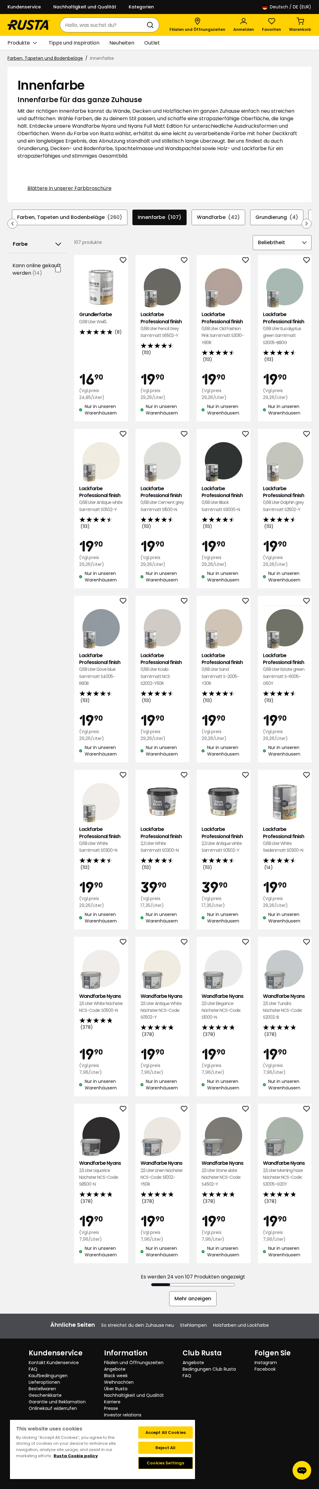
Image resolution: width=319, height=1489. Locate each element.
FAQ (33, 1369)
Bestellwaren (42, 1389)
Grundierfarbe (95, 318)
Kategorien (141, 7)
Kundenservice (24, 7)
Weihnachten (119, 1382)
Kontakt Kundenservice (54, 1362)
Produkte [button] (18, 42)
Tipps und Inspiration (74, 42)
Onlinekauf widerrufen (53, 1408)
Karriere (112, 1402)
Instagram (266, 1362)
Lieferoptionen (44, 1382)
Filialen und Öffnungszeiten (134, 1362)
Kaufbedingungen (48, 1376)
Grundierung (276, 217)
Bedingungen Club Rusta (209, 1369)
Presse (111, 1408)
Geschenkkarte (45, 1395)
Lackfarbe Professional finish (161, 325)
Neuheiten (121, 42)
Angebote (115, 1369)
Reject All (165, 1448)
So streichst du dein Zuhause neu (137, 1325)
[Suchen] (151, 25)
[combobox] (103, 25)
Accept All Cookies (165, 1432)
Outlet (152, 42)
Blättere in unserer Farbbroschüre (69, 188)
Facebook (265, 1369)
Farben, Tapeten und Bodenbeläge (45, 58)
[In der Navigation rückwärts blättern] (12, 224)
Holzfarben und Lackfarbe (241, 1325)
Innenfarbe (159, 217)
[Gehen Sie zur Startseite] (28, 25)
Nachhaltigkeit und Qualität (84, 7)
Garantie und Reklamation (57, 1402)
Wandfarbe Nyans (101, 1003)
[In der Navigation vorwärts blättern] (307, 224)
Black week (116, 1376)
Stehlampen (193, 1325)
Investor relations (122, 1415)
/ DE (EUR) (290, 7)
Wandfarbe (218, 217)
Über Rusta (115, 1389)
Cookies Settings (165, 1463)
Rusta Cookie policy (76, 1456)
